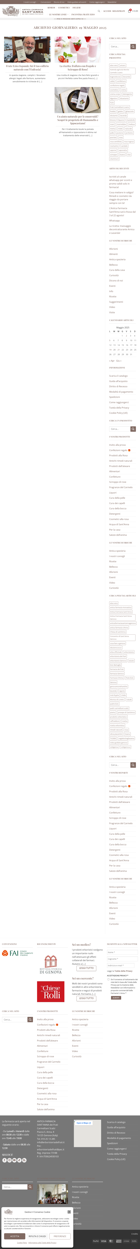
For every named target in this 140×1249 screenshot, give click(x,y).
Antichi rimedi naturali (120, 460)
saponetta (123, 150)
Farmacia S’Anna (116, 678)
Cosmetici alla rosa (119, 519)
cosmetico (114, 90)
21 (119, 349)
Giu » (118, 360)
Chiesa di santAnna (118, 632)
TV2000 (113, 738)
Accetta (14, 1236)
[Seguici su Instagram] (9, 1160)
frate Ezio (129, 678)
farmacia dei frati (117, 669)
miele (120, 128)
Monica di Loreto (117, 699)
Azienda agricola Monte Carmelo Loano (119, 71)
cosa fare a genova (117, 643)
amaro (122, 65)
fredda (112, 111)
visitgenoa (114, 747)
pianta (112, 712)
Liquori (112, 492)
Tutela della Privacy (119, 407)
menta (112, 128)
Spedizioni (114, 396)
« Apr (112, 360)
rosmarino (114, 146)
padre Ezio (114, 704)
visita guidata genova (118, 742)
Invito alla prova (117, 444)
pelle (112, 133)
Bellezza (113, 264)
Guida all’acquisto (118, 381)
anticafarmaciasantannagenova (123, 623)
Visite (112, 312)
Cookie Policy (22, 1242)
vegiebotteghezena (126, 738)
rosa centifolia (115, 141)
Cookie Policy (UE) (118, 412)
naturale (128, 128)
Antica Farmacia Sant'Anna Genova (121, 617)
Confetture (114, 476)
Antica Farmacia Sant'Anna (121, 612)
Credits (134, 1234)
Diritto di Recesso (118, 386)
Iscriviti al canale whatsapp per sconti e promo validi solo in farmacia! (120, 182)
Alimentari (114, 471)
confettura (121, 81)
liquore (121, 120)
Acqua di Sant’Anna (119, 524)
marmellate (121, 124)
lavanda (123, 115)
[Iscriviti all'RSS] (24, 1160)
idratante (114, 115)
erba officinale (116, 652)
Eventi (112, 285)
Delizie (77, 7)
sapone (113, 150)
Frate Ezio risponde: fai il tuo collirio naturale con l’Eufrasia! (27, 67)
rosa (120, 137)
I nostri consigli (30, 2)
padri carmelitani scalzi (119, 708)
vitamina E (114, 159)
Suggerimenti (116, 301)
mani (112, 124)
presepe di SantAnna (126, 712)
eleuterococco (116, 647)
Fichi (112, 102)
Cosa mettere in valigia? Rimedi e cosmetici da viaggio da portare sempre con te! (121, 198)
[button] (69, 1212)
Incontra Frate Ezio (83, 14)
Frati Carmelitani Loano (119, 107)
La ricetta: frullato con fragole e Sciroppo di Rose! (78, 67)
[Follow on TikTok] (19, 1160)
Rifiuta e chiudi (37, 1236)
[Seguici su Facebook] (4, 1160)
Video (112, 307)
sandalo (124, 146)
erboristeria (129, 652)
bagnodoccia (115, 76)
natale (129, 699)
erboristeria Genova (118, 660)
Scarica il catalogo (118, 375)
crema (123, 90)
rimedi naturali (116, 729)
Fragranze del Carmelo (121, 487)
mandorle (131, 120)
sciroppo (113, 154)
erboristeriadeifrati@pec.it (50, 1149)
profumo (129, 133)
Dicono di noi (59, 2)
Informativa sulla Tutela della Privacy (42, 1242)
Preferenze (60, 1236)
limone (113, 120)
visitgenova (125, 747)
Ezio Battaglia (115, 665)
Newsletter (112, 2)
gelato (120, 111)
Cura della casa (117, 270)
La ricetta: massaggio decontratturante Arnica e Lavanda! (121, 229)
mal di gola (114, 695)
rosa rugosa (129, 141)
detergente (127, 94)
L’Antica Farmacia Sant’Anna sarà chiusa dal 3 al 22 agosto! (122, 212)
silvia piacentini (116, 734)
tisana (122, 154)
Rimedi (51, 7)
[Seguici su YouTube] (14, 1160)
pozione (119, 133)
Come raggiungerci (97, 2)
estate (131, 660)
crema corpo (115, 94)
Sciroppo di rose (117, 481)
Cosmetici (64, 7)
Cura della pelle (117, 497)
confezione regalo (117, 85)
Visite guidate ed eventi (76, 2)
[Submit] (133, 46)
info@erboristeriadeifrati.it (51, 1142)
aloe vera (113, 65)
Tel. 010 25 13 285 (46, 1138)
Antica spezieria (117, 259)
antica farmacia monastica (120, 607)
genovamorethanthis (118, 686)
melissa (132, 124)
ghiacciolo (130, 111)
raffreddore (114, 721)
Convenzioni (46, 2)
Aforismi (113, 248)
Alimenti (113, 254)
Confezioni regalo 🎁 (120, 450)
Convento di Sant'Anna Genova (119, 637)
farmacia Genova (117, 673)
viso (129, 154)
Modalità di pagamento (121, 391)
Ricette (112, 296)
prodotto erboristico (118, 717)
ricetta (124, 721)
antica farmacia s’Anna (119, 627)
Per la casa (114, 529)
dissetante (124, 98)
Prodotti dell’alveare (119, 466)
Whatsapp (114, 220)
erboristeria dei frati (118, 656)
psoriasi (113, 137)
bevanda (126, 76)
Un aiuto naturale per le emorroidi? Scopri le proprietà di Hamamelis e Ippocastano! (77, 120)
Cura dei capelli (117, 503)
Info (111, 291)
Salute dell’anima (118, 534)
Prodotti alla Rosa (118, 455)
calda (112, 81)
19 (110, 349)
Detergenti (114, 513)
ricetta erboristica (117, 725)
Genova (113, 682)
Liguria (122, 691)
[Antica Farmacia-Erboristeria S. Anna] (22, 11)
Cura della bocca (117, 508)
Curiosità (114, 275)
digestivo (113, 98)
